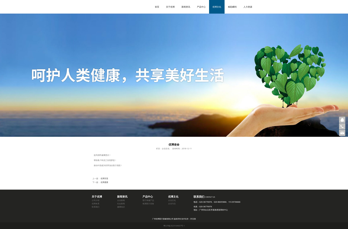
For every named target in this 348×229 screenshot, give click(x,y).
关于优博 (170, 6)
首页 (157, 6)
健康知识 (121, 207)
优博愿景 (104, 182)
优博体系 (95, 203)
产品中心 (201, 6)
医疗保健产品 (148, 200)
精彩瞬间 (232, 6)
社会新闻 (121, 203)
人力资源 (247, 6)
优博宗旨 (104, 178)
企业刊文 (172, 203)
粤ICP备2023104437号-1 (174, 225)
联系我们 (95, 207)
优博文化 (216, 6)
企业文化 (172, 200)
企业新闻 (121, 200)
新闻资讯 (185, 6)
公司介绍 (95, 200)
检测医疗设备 (148, 203)
